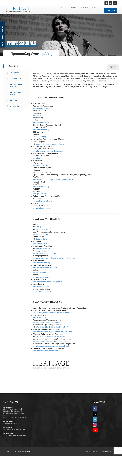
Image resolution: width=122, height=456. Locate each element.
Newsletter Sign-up (2, 34)
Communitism (41, 239)
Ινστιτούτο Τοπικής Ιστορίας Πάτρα (50, 144)
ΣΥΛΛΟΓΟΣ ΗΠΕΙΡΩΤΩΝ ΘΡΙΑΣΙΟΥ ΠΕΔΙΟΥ (52, 327)
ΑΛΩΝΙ (38, 227)
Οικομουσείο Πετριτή (44, 172)
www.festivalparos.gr (41, 187)
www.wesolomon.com (41, 272)
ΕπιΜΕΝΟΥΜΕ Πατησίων (45, 248)
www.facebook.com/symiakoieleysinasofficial (51, 346)
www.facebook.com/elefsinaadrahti (47, 322)
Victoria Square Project (45, 291)
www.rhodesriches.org (41, 208)
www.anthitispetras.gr (41, 108)
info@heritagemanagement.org (14, 429)
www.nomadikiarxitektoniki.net (45, 267)
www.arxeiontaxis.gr (41, 115)
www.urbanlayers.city (41, 286)
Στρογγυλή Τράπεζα (17, 78)
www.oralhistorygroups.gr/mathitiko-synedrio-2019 (53, 179)
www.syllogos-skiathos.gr (43, 201)
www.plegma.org (39, 194)
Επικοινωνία (14, 106)
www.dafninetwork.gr (41, 130)
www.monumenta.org (41, 263)
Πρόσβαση (14, 100)
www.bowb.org (38, 158)
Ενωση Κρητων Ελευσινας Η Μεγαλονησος (52, 313)
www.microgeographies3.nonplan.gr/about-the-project (54, 258)
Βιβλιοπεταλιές (42, 229)
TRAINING (73, 8)
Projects (84, 8)
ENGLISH (113, 67)
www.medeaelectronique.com (44, 253)
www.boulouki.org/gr (41, 165)
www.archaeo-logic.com (42, 123)
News (94, 8)
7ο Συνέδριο (14, 73)
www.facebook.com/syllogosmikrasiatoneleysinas (52, 332)
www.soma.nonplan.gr (41, 277)
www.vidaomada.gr (40, 234)
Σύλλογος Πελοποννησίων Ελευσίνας (50, 336)
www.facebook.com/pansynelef (45, 351)
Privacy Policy (92, 452)
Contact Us (106, 452)
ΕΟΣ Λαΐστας (41, 137)
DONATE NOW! (110, 10)
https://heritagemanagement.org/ (14, 435)
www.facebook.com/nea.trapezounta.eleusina (51, 341)
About (63, 8)
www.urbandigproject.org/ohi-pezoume (48, 282)
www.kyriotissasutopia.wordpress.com (48, 151)
